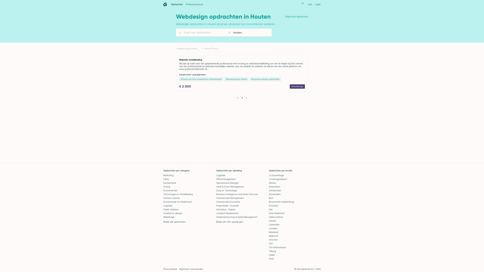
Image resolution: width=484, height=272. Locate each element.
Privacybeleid (170, 269)
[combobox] (248, 33)
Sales (166, 179)
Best (271, 198)
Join (310, 4)
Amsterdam (275, 194)
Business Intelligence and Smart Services (237, 194)
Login (318, 4)
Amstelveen (275, 190)
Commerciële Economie (228, 202)
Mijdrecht (273, 236)
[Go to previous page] (237, 98)
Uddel (272, 255)
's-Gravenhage (276, 175)
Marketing (168, 175)
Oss (271, 243)
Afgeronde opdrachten (296, 16)
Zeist (271, 259)
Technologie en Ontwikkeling (178, 194)
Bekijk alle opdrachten (174, 222)
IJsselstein (274, 224)
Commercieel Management (230, 198)
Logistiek (167, 206)
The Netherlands (277, 247)
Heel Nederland (276, 213)
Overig (166, 186)
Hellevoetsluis (276, 217)
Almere (272, 183)
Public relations (171, 209)
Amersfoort (274, 186)
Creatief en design (172, 213)
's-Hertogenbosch (278, 179)
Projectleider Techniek (227, 206)
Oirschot (273, 240)
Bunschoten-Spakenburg (281, 202)
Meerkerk (273, 232)
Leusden (273, 228)
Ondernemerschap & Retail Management (236, 217)
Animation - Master (226, 209)
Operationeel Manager (227, 183)
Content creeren (171, 198)
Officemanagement (226, 179)
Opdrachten (177, 4)
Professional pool (194, 4)
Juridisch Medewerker (227, 213)
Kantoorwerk (169, 183)
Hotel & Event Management (230, 186)
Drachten (273, 206)
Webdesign (169, 217)
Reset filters (211, 48)
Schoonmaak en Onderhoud (177, 202)
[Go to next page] (247, 98)
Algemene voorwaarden (191, 269)
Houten (272, 221)
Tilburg (272, 251)
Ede (271, 209)
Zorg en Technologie (226, 190)
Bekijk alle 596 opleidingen (229, 222)
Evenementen (170, 190)
